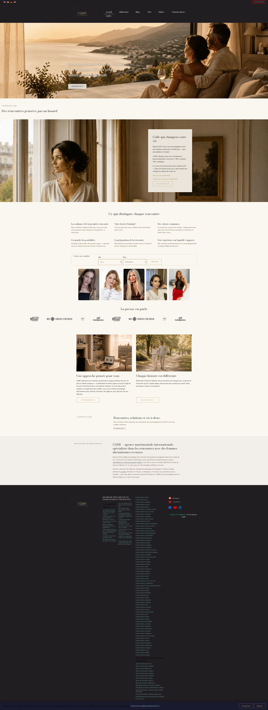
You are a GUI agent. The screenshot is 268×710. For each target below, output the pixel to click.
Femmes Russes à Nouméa (143, 624)
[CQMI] (82, 14)
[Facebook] (170, 507)
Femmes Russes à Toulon (143, 655)
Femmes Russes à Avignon (143, 562)
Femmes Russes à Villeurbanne (144, 583)
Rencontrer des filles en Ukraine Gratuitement (148, 694)
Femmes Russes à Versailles (143, 554)
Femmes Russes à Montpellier (144, 621)
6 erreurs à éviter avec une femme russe (125, 530)
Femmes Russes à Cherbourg (144, 528)
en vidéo (123, 472)
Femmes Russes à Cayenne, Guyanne (146, 509)
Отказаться (246, 706)
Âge (99, 257)
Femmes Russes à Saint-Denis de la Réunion (148, 585)
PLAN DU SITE (140, 699)
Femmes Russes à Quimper (143, 514)
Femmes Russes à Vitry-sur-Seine (145, 636)
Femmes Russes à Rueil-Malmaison (145, 533)
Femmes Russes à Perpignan (143, 545)
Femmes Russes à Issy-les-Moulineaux (146, 523)
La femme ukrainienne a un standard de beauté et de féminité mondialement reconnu (125, 515)
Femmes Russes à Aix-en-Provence (145, 581)
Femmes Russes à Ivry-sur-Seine (145, 511)
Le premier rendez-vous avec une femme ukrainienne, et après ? (109, 517)
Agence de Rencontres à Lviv (144, 668)
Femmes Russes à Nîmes (142, 588)
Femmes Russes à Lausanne (143, 540)
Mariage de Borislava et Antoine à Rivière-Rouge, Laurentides (149, 691)
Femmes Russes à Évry (142, 499)
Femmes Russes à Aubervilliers (144, 535)
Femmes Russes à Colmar (143, 521)
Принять (260, 706)
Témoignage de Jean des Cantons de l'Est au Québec (150, 696)
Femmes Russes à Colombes (143, 547)
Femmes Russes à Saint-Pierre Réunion (147, 552)
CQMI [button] (108, 16)
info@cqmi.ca (175, 498)
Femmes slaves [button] (178, 12)
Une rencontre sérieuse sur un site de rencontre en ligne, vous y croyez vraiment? (109, 512)
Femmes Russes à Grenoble (143, 607)
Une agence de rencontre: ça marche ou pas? (109, 536)
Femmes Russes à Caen (142, 650)
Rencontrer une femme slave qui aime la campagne (110, 539)
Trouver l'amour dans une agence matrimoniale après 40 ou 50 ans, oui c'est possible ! (110, 532)
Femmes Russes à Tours (142, 578)
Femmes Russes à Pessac (142, 507)
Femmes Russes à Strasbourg (144, 645)
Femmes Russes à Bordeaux (143, 643)
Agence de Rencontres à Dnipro (144, 671)
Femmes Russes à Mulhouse (143, 633)
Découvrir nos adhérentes (161, 175)
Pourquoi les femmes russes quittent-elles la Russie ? (124, 509)
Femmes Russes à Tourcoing (143, 628)
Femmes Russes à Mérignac (143, 516)
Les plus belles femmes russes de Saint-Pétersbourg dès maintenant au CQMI (124, 522)
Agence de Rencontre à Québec (144, 678)
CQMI (125, 457)
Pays (124, 257)
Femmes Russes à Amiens (143, 573)
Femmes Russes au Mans (142, 590)
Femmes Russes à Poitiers (143, 542)
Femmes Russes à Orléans (143, 564)
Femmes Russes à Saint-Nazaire (144, 519)
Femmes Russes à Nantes (142, 619)
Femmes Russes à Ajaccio (143, 504)
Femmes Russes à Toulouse (143, 602)
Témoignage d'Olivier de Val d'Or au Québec (148, 685)
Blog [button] (137, 12)
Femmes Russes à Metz (142, 566)
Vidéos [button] (161, 12)
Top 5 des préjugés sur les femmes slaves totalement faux (125, 504)
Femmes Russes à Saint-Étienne (144, 612)
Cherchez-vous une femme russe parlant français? (125, 533)
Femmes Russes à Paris (142, 497)
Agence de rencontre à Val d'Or (144, 680)
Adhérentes (124, 12)
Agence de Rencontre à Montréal (145, 675)
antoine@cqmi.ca (88, 400)
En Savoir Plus (162, 184)
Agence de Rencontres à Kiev (144, 663)
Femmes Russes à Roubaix (143, 626)
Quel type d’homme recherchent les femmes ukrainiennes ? (109, 526)
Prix (149, 12)
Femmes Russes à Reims (142, 616)
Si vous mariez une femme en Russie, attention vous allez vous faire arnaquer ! (125, 542)
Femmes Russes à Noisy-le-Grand (145, 526)
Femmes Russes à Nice (142, 604)
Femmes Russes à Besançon (143, 569)
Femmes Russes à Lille (142, 614)
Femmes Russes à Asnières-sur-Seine (146, 550)
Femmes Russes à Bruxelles (143, 593)
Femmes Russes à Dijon (142, 597)
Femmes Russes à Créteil (142, 559)
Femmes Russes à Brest (142, 576)
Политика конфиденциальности (145, 706)
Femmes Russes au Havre (143, 609)
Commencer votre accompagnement (165, 179)
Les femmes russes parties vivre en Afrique (125, 526)
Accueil (109, 12)
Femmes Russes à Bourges (143, 502)
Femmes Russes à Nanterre (143, 631)
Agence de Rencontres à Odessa (144, 673)
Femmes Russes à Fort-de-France (145, 531)
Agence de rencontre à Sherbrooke (145, 683)
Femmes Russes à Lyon (142, 595)
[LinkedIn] (180, 507)
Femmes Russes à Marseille (143, 600)
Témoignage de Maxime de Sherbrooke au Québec (150, 687)
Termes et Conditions (177, 514)
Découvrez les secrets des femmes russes (109, 521)
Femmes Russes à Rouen (142, 640)
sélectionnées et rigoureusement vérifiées (127, 462)
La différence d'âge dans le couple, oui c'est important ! (125, 537)
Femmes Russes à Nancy (142, 638)
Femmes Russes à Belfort (142, 652)
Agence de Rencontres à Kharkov (145, 666)
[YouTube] (175, 507)
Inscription (77, 86)
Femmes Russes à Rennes (143, 571)
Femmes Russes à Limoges (143, 648)
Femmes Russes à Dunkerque (144, 538)
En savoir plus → (147, 400)
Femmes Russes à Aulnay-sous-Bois (146, 557)
